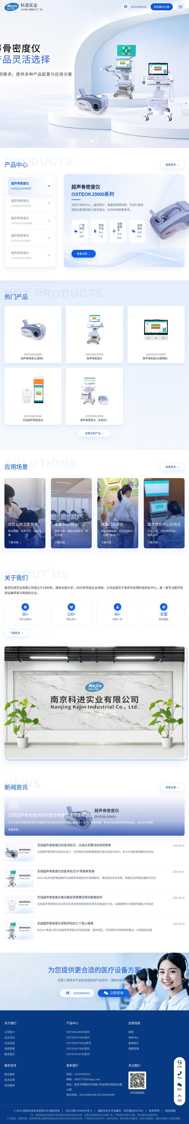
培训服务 (9, 1085)
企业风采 (9, 1043)
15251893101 (81, 993)
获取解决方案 (161, 6)
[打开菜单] (180, 7)
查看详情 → (83, 253)
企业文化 (9, 1037)
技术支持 (9, 1079)
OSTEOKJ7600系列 (78, 1048)
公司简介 (9, 1031)
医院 (131, 1031)
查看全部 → (172, 787)
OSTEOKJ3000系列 (78, 1031)
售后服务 (9, 1074)
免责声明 (154, 1110)
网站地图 (170, 1110)
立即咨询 (116, 993)
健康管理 (133, 1048)
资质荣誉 (9, 1048)
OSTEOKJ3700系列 (78, 1054)
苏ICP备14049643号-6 (79, 1110)
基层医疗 (133, 1043)
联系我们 (9, 1054)
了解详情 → (15, 542)
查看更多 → (172, 164)
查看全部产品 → (94, 433)
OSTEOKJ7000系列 (78, 1037)
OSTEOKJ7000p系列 (78, 1043)
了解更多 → (16, 632)
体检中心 (133, 1037)
